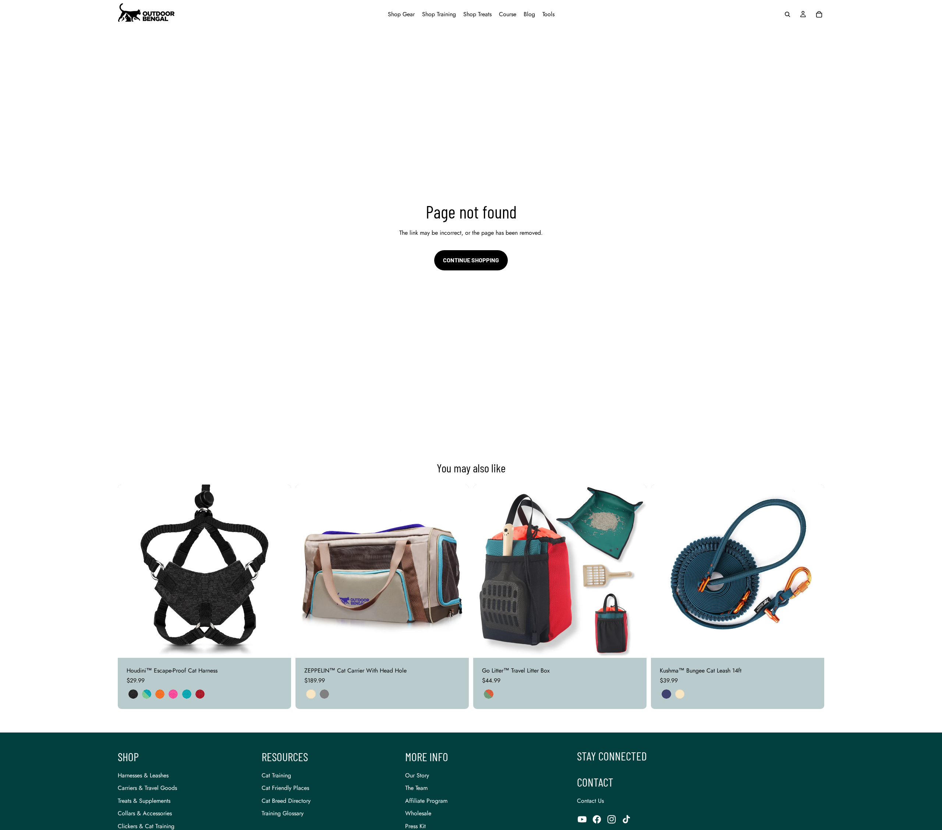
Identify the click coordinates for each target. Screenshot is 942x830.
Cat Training (276, 775)
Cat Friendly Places (285, 788)
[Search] (787, 14)
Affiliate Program (426, 801)
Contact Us (590, 801)
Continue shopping (471, 259)
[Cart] (819, 14)
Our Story (417, 775)
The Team (416, 788)
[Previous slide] (129, 571)
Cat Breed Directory (286, 801)
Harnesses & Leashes (143, 775)
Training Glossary (283, 813)
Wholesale (418, 813)
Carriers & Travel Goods (147, 788)
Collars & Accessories (145, 813)
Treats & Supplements (144, 801)
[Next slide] (280, 571)
